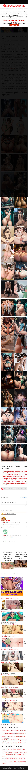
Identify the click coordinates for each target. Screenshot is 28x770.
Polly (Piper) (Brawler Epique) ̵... (9, 713)
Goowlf (11, 537)
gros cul (17, 488)
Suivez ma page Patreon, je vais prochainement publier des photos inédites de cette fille (15, 483)
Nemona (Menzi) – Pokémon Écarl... (10, 611)
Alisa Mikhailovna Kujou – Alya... (10, 649)
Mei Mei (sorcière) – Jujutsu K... (9, 624)
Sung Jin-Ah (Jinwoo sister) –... (9, 700)
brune (12, 488)
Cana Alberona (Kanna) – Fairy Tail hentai (16, 752)
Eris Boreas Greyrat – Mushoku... (10, 675)
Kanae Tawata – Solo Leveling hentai (12, 742)
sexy (25, 488)
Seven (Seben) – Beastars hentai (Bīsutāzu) (13, 730)
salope (21, 488)
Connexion (24, 497)
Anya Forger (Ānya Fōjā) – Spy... (10, 636)
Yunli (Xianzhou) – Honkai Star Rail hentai (13, 733)
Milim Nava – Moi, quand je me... (10, 687)
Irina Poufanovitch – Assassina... (10, 662)
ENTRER (14, 25)
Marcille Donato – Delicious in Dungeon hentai (14, 740)
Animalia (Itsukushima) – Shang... (10, 598)
